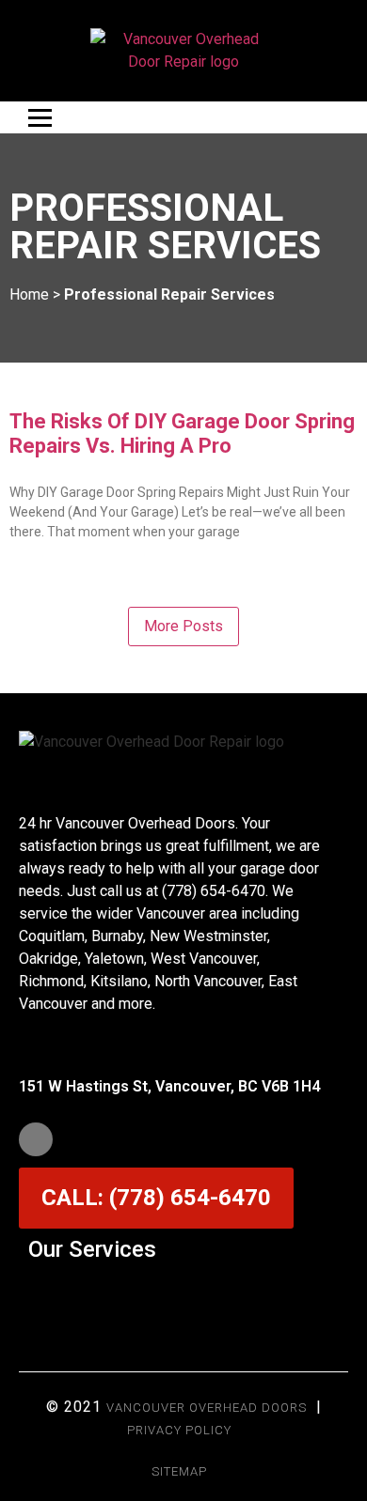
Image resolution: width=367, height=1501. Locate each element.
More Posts (183, 626)
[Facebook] (36, 1139)
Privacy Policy (179, 1430)
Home (29, 294)
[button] (183, 1294)
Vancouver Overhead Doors (206, 1407)
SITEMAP (179, 1471)
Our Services (92, 1249)
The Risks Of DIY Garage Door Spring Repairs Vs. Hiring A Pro (182, 433)
